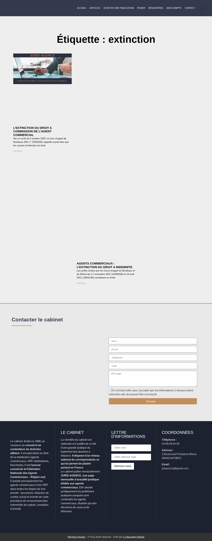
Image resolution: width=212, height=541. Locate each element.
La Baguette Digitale (133, 537)
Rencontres (155, 8)
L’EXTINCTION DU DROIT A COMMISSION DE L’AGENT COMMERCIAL (32, 131)
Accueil (81, 8)
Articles (95, 8)
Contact (190, 8)
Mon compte (174, 8)
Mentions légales (76, 537)
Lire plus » (18, 151)
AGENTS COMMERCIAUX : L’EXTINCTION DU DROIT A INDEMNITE (104, 265)
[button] (202, 8)
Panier (141, 8)
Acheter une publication (119, 8)
